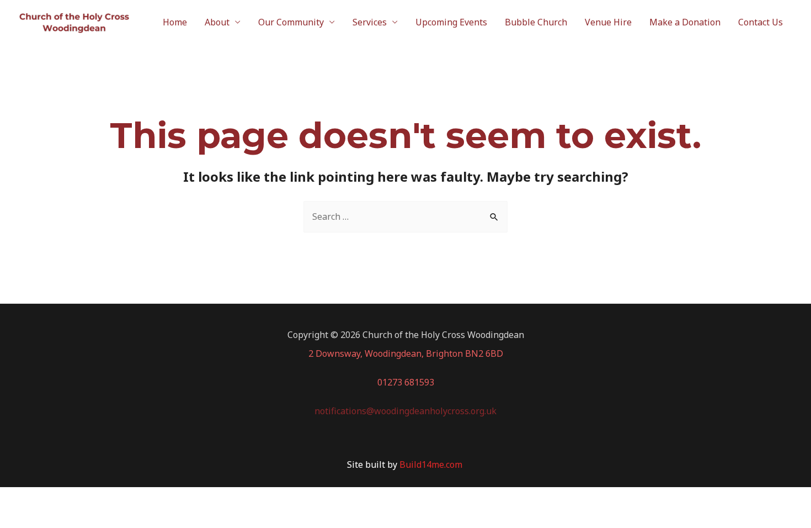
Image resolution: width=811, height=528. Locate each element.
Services (370, 22)
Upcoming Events (451, 22)
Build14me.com (432, 464)
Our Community (291, 22)
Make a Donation (685, 22)
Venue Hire (608, 22)
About (217, 22)
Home (175, 22)
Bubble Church (536, 22)
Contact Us (760, 22)
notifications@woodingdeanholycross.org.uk (405, 411)
